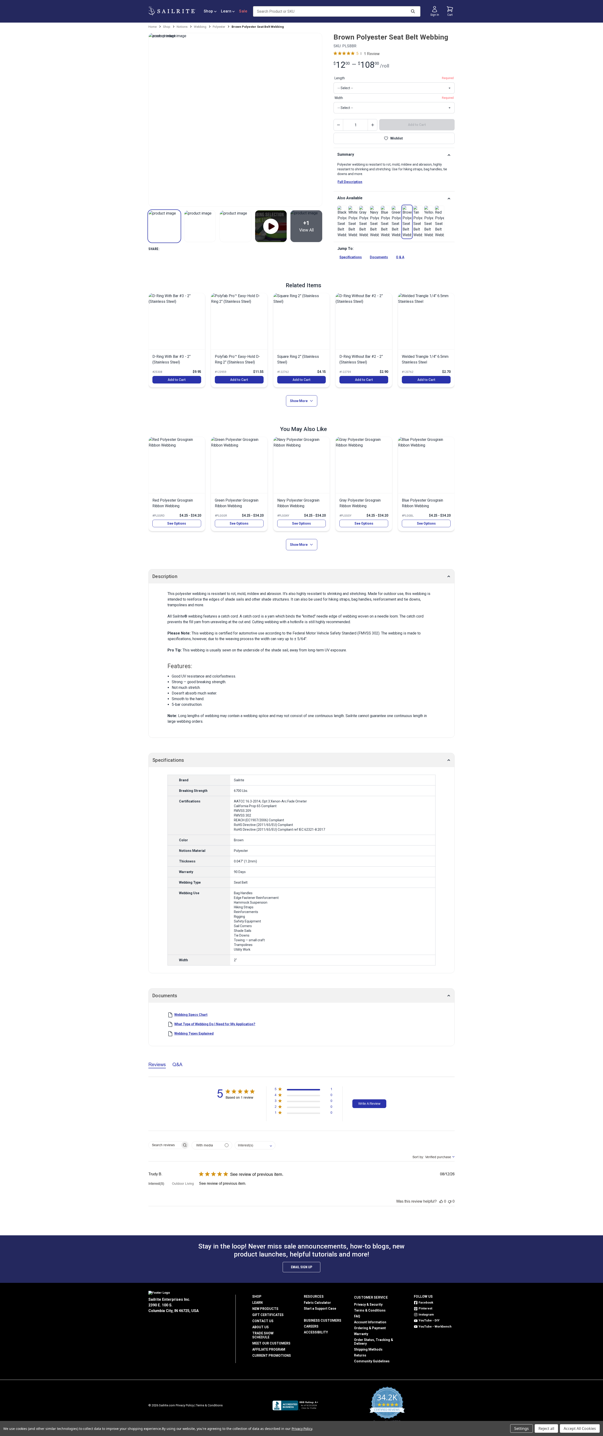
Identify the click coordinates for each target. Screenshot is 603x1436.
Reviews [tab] (157, 1064)
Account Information (370, 1322)
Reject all (546, 1428)
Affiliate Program (268, 1349)
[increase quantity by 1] (372, 125)
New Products (265, 1309)
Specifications (350, 257)
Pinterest (425, 1308)
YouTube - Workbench (435, 1326)
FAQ (357, 1316)
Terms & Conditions (370, 1310)
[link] (342, 222)
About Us (260, 1327)
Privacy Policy (185, 1405)
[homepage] (172, 11)
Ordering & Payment (370, 1328)
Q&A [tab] (177, 1064)
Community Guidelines (372, 1361)
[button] (164, 226)
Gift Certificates (268, 1315)
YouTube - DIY (429, 1320)
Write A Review (369, 1103)
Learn (226, 11)
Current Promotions (271, 1355)
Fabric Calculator (317, 1302)
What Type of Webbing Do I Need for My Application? (214, 1024)
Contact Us (262, 1321)
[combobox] (255, 1145)
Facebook (426, 1302)
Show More (299, 401)
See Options (176, 523)
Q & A (400, 257)
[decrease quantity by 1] (338, 125)
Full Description (350, 182)
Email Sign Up (301, 1267)
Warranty (361, 1334)
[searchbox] (164, 1145)
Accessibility (316, 1332)
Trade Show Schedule (262, 1335)
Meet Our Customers (271, 1343)
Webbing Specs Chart (191, 1015)
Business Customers (322, 1320)
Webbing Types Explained (194, 1033)
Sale (243, 11)
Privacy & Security (368, 1304)
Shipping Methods (368, 1349)
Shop (208, 11)
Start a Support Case (320, 1308)
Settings (521, 1428)
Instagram (426, 1314)
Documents (379, 257)
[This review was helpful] (441, 1201)
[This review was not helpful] (449, 1201)
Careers (311, 1326)
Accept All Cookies (580, 1428)
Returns (360, 1355)
